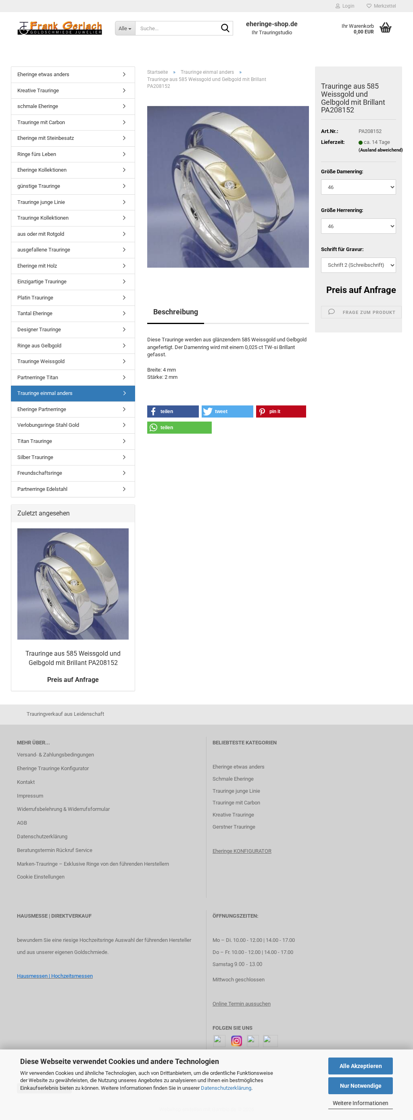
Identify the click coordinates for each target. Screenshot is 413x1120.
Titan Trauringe (34, 441)
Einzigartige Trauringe (42, 281)
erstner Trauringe (235, 827)
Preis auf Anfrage (361, 290)
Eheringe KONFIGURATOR (242, 851)
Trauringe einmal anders (45, 393)
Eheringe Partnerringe (41, 409)
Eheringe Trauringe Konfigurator (53, 768)
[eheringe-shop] (60, 28)
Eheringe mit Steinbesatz (45, 138)
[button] (173, 411)
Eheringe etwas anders (43, 74)
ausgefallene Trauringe (43, 250)
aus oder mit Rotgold (40, 234)
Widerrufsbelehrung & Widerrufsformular (63, 809)
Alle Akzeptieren (361, 1066)
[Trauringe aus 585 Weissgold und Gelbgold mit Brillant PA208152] (228, 186)
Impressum (30, 796)
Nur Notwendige (361, 1086)
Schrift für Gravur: (342, 249)
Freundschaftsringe (39, 473)
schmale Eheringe (37, 106)
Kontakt (26, 782)
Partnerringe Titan (37, 377)
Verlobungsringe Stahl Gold (48, 425)
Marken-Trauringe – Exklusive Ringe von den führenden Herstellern (93, 864)
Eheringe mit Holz (37, 266)
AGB (22, 823)
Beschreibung (175, 312)
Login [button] (347, 6)
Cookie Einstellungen (41, 877)
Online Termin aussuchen (242, 1004)
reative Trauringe (235, 815)
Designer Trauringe (39, 329)
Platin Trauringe (35, 298)
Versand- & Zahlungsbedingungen (55, 755)
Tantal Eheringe (34, 313)
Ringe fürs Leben (36, 154)
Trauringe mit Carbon (41, 122)
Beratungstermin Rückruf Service (54, 850)
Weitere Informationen (360, 1103)
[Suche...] (225, 28)
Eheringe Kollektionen (42, 170)
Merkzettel (383, 6)
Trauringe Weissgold (41, 361)
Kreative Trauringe (38, 90)
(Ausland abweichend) (381, 150)
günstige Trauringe (38, 186)
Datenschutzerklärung (226, 1088)
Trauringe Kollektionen (43, 218)
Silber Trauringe (35, 457)
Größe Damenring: (342, 171)
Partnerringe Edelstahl (42, 489)
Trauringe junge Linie (41, 202)
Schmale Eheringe (233, 779)
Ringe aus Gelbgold (39, 346)
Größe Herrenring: (342, 210)
